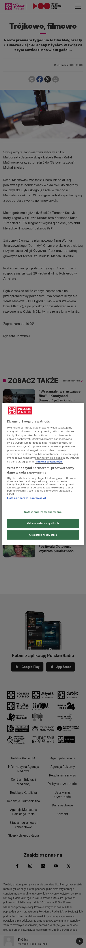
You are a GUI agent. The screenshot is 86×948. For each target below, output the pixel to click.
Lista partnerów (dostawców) (26, 498)
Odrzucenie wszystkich (43, 523)
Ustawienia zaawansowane (43, 512)
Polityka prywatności (49, 461)
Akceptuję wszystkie (43, 534)
